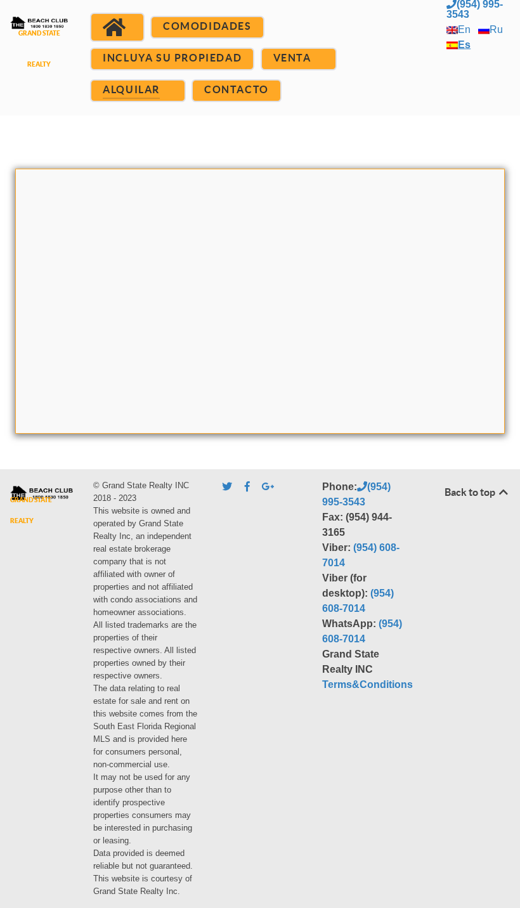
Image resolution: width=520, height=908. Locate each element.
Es (464, 44)
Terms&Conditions (367, 684)
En (464, 29)
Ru (496, 29)
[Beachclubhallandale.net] (39, 52)
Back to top (471, 492)
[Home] (117, 27)
